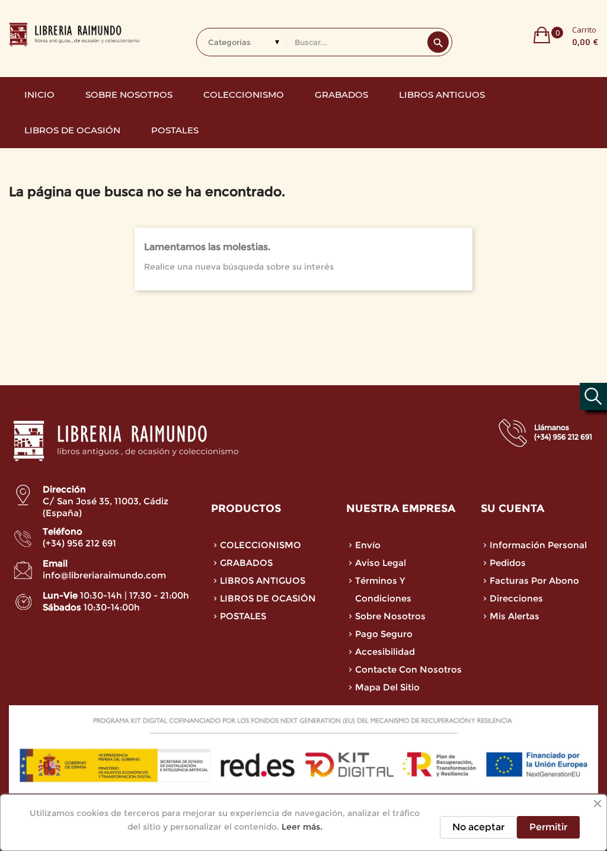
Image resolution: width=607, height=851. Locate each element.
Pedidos (508, 562)
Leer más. (302, 826)
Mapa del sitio (387, 687)
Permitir (548, 827)
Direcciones (516, 598)
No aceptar (478, 827)
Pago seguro (384, 633)
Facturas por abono (534, 580)
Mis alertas (514, 616)
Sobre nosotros (390, 616)
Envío (368, 545)
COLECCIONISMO (260, 545)
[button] (565, 35)
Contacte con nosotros (408, 669)
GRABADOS (246, 562)
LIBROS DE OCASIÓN (268, 598)
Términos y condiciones (383, 589)
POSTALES (243, 616)
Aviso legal (380, 562)
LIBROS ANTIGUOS (262, 580)
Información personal (538, 545)
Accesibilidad (385, 651)
